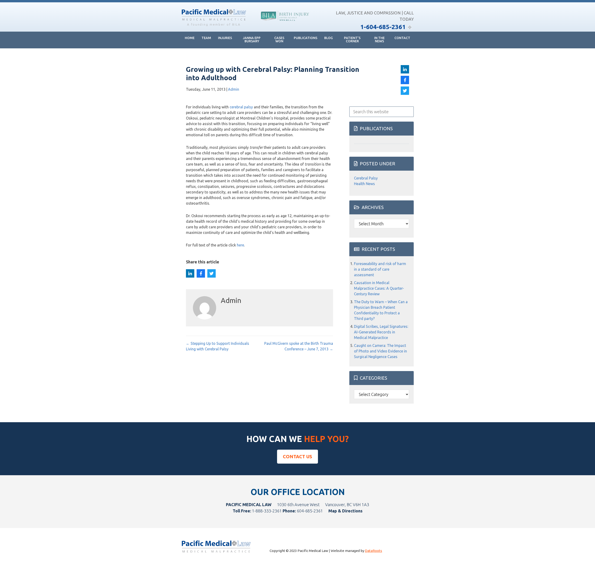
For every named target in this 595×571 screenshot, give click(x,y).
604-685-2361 (310, 510)
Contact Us (297, 456)
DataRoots (373, 551)
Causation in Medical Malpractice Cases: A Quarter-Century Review (379, 288)
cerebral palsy (241, 107)
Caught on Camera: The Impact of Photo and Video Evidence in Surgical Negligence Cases (380, 351)
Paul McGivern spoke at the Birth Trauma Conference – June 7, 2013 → (298, 346)
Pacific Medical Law (213, 15)
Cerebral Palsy (366, 178)
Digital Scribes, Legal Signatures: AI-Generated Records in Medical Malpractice (381, 332)
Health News (364, 184)
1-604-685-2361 (383, 26)
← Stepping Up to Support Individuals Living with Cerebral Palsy (217, 346)
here (240, 245)
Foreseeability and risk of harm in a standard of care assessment (380, 269)
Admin (233, 89)
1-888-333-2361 (267, 510)
